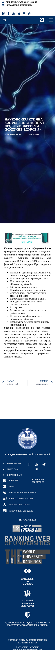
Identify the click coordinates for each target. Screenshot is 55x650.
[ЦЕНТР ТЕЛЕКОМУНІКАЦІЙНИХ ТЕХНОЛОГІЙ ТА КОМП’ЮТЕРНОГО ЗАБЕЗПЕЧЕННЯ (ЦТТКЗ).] (27, 615)
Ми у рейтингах (27, 520)
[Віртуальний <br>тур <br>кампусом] (27, 571)
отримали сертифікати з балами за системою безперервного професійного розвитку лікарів (27, 353)
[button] (42, 20)
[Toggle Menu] (51, 20)
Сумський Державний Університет (27, 603)
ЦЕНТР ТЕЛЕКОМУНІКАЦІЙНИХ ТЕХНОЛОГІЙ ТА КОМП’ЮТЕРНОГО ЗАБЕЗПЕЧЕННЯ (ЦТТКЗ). (27, 623)
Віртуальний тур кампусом (27, 581)
